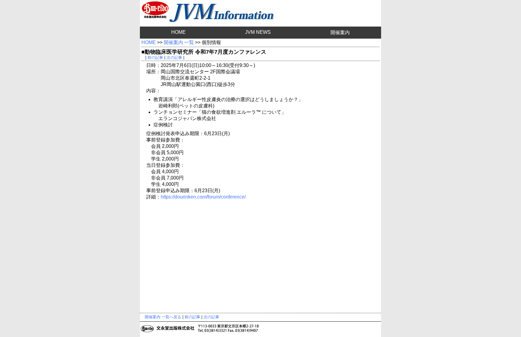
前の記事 (155, 57)
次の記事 (174, 57)
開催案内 (340, 32)
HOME (178, 32)
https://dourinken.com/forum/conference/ (203, 196)
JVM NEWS (258, 32)
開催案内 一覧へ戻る (163, 317)
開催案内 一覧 (179, 42)
